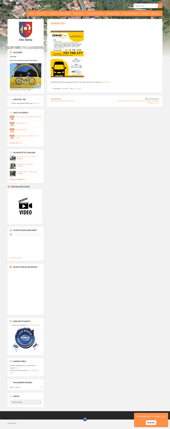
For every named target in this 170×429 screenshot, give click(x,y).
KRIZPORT (36, 103)
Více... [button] (163, 416)
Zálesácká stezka (22, 123)
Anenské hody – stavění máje (27, 172)
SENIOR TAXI (58, 23)
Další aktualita (56, 99)
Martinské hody (21, 129)
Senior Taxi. (105, 82)
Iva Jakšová (78, 88)
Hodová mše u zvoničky (25, 164)
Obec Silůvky (78, 13)
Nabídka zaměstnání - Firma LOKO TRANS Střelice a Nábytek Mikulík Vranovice (138, 102)
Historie (155, 13)
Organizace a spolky (95, 13)
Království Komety (32, 325)
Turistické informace (130, 13)
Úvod (32, 13)
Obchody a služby (112, 13)
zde (16, 368)
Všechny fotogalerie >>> (18, 179)
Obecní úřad (41, 13)
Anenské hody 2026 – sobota (27, 157)
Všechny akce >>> (16, 143)
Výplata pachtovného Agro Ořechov (63, 101)
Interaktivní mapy (16, 258)
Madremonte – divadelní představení (28, 117)
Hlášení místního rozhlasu (60, 13)
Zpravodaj (145, 13)
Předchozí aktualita (152, 99)
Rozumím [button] (151, 423)
